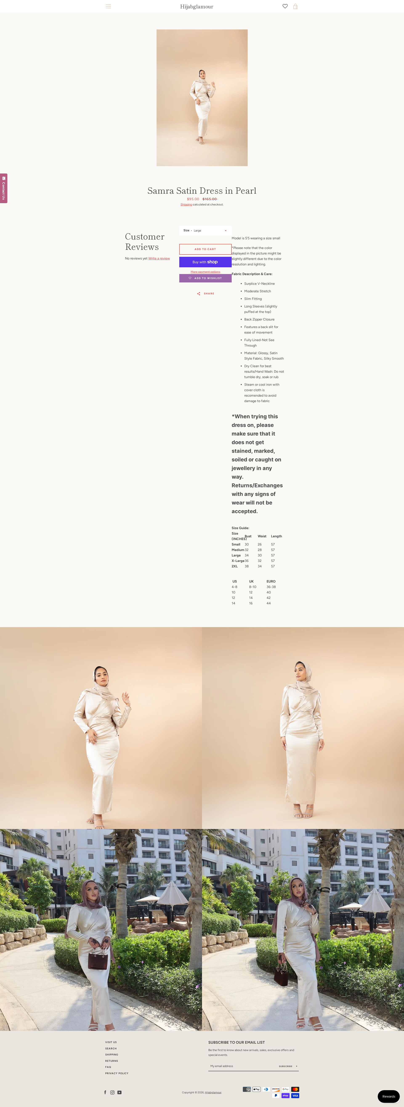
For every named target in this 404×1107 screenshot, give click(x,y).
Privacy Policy (117, 1073)
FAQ (108, 1067)
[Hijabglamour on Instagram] (112, 1092)
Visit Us (111, 1042)
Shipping (186, 204)
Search (111, 1048)
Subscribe (286, 1066)
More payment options (205, 272)
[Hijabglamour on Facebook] (105, 1092)
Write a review (159, 258)
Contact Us (3, 190)
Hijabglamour (196, 6)
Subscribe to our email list (236, 1042)
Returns (111, 1060)
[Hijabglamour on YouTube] (119, 1092)
